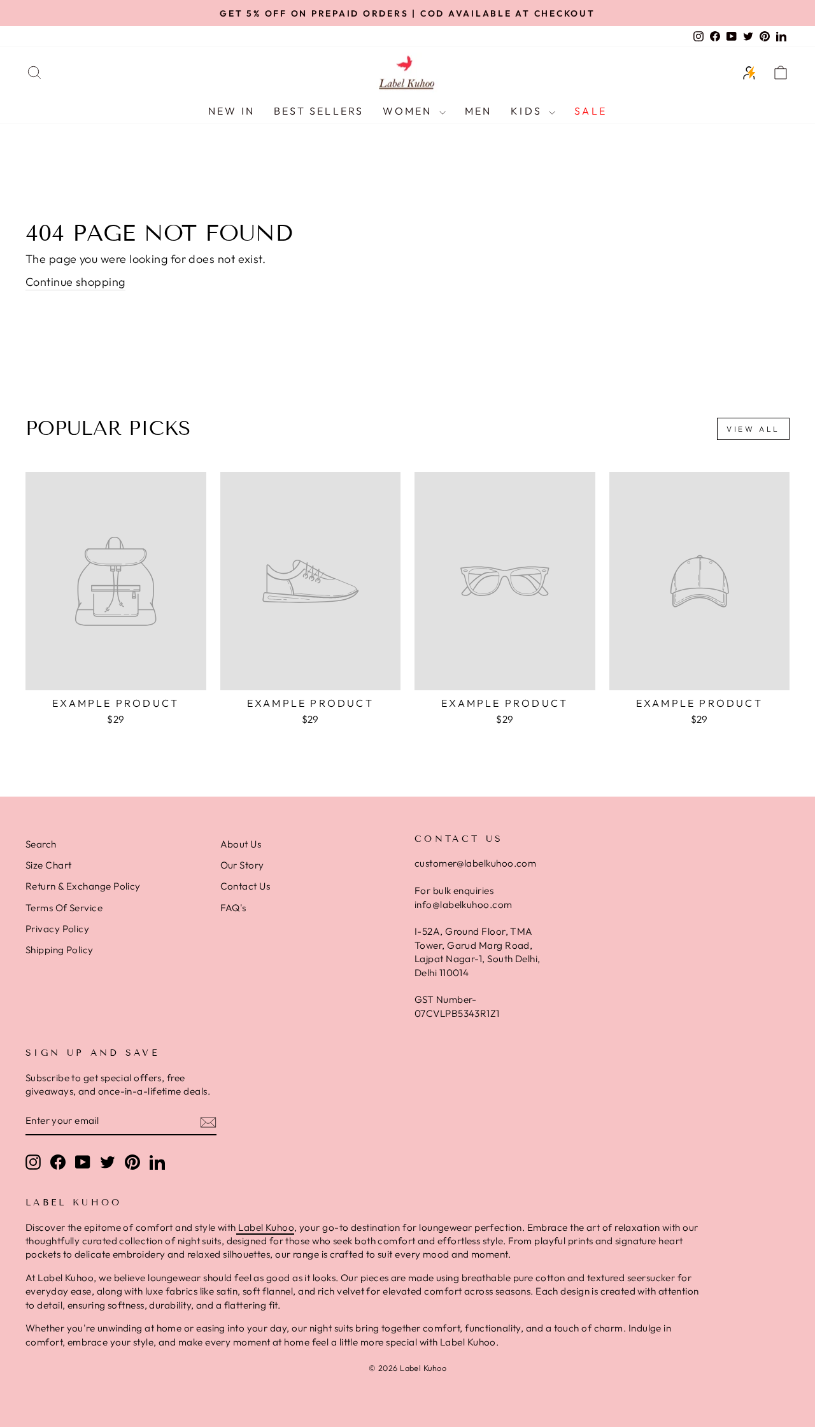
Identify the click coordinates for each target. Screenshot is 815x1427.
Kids (528, 110)
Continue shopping (75, 281)
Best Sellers (319, 110)
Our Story (242, 865)
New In (231, 110)
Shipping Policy (59, 950)
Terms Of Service (64, 908)
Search (41, 844)
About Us (241, 844)
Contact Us (245, 886)
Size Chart (48, 865)
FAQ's (233, 908)
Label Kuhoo (265, 1227)
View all (753, 429)
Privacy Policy (57, 929)
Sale (590, 110)
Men (478, 110)
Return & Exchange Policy (83, 886)
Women (409, 110)
